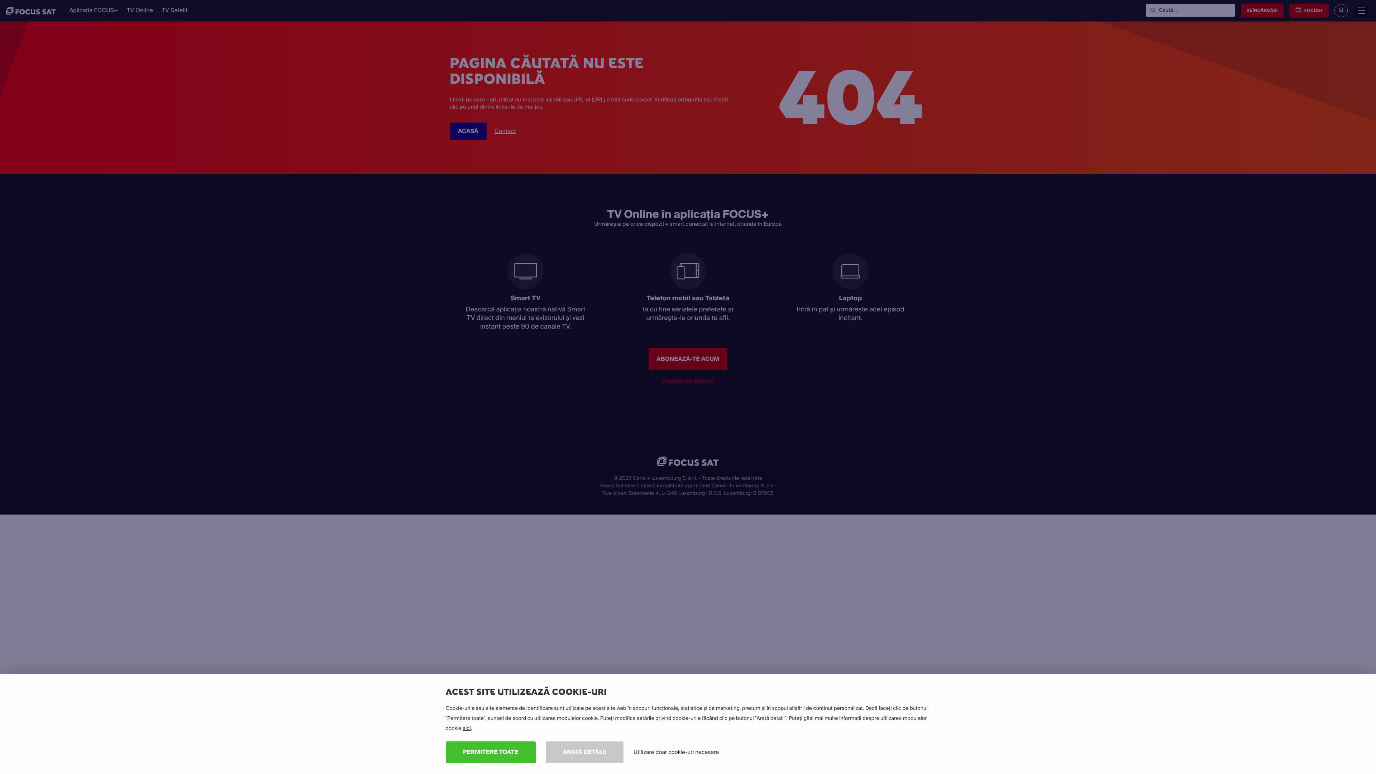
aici (467, 728)
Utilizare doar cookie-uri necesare (676, 752)
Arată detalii (585, 752)
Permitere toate (491, 752)
